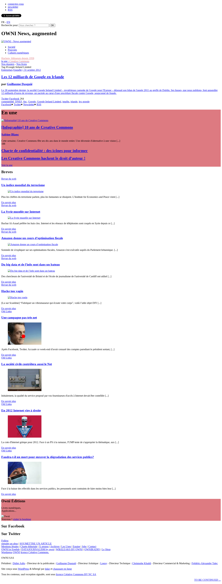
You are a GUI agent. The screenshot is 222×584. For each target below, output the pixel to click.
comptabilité (7, 101)
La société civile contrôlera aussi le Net (26, 364)
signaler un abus (9, 543)
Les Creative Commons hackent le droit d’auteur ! (43, 158)
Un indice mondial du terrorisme (23, 185)
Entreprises (7, 70)
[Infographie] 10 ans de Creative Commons (37, 127)
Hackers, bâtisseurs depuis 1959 (17, 58)
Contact (92, 546)
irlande (74, 101)
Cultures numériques (18, 52)
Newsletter (28, 104)
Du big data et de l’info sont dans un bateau (30, 264)
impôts (65, 101)
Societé (11, 47)
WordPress (23, 568)
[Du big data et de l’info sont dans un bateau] (31, 270)
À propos (44, 546)
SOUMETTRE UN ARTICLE (36, 543)
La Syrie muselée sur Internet (20, 211)
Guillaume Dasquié (19, 84)
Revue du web (8, 178)
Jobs (84, 546)
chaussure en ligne (62, 568)
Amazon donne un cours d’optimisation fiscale (32, 238)
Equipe (76, 546)
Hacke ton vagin (12, 291)
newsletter (13, 7)
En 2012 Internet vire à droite (21, 410)
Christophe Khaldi (141, 563)
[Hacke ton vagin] (17, 297)
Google (32, 101)
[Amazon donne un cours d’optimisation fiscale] (33, 244)
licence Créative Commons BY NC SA (76, 574)
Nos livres (21, 64)
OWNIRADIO (92, 549)
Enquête (17, 70)
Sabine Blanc (10, 134)
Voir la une (7, 165)
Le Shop (106, 549)
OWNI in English (10, 549)
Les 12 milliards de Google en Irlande (32, 77)
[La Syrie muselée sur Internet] (24, 217)
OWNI (16, 552)
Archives (54, 546)
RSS (10, 9)
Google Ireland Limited (49, 101)
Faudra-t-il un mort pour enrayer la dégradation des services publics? (47, 457)
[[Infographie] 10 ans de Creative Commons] (24, 120)
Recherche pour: (9, 25)
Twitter (5, 98)
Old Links (6, 311)
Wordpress (6, 552)
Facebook (14, 98)
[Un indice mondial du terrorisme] (26, 191)
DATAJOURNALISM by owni (37, 549)
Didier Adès (19, 563)
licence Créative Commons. (35, 552)
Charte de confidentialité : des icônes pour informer (44, 151)
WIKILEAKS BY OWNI (69, 549)
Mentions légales (10, 546)
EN (8, 22)
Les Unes (66, 546)
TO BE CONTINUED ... (207, 579)
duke (47, 568)
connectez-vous (16, 4)
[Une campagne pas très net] (24, 343)
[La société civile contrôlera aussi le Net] (24, 390)
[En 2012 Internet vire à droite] (24, 436)
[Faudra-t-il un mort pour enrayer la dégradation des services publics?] (24, 483)
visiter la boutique (22, 519)
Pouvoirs (12, 49)
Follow (5, 540)
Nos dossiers (7, 64)
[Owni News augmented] (16, 41)
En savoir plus (8, 202)
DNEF (18, 101)
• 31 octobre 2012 (31, 70)
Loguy (103, 563)
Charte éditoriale (28, 546)
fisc (25, 101)
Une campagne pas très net (19, 317)
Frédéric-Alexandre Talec (205, 563)
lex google (84, 101)
